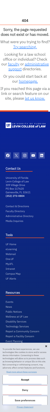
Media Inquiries (14, 221)
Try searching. (25, 46)
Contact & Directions (17, 206)
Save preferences (25, 400)
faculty (13, 63)
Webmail (11, 254)
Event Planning (14, 341)
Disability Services (16, 321)
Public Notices (14, 311)
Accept (25, 379)
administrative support (28, 66)
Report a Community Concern (22, 331)
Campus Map (13, 273)
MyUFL (9, 264)
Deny (25, 390)
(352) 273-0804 (15, 196)
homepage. (28, 81)
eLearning (11, 249)
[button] (46, 346)
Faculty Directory (15, 211)
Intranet (10, 268)
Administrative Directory (19, 216)
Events (9, 302)
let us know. (35, 98)
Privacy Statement (25, 407)
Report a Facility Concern (20, 336)
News (9, 306)
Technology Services (17, 326)
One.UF (10, 259)
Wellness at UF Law (17, 316)
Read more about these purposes (21, 372)
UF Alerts (11, 278)
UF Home (11, 244)
